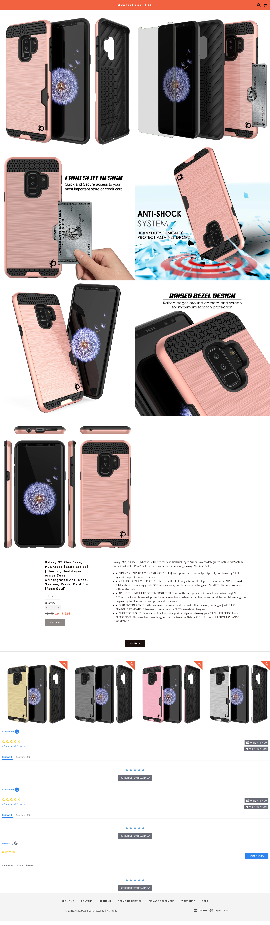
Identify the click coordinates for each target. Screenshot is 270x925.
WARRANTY (188, 901)
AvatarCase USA (135, 5)
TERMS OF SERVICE (130, 901)
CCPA (205, 901)
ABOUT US (68, 901)
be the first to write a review (135, 778)
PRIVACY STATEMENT (162, 901)
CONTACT (87, 901)
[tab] (7, 758)
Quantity (50, 603)
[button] (256, 749)
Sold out (55, 622)
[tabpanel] (135, 885)
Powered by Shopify (105, 910)
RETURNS (105, 901)
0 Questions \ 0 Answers (13, 746)
